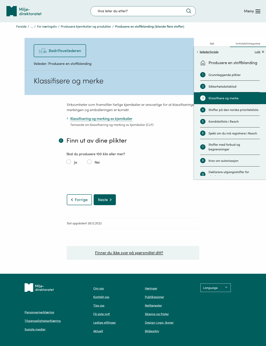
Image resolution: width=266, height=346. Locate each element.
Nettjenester (153, 305)
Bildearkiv (152, 331)
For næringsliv (47, 26)
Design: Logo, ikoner (159, 322)
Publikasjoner (154, 297)
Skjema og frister (157, 314)
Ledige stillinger (104, 322)
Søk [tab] (212, 43)
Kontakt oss (101, 297)
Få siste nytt (101, 314)
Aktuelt (98, 331)
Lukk (257, 52)
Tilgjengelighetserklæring (43, 321)
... (32, 26)
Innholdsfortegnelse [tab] (248, 43)
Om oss (98, 288)
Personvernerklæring (39, 312)
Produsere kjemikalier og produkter (86, 26)
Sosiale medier (35, 329)
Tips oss (98, 305)
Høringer (151, 288)
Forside (21, 26)
